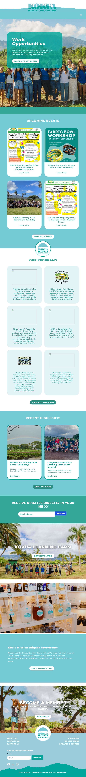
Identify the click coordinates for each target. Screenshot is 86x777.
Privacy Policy (25, 772)
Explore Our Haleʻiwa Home (30, 61)
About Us (12, 738)
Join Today (43, 717)
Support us (13, 744)
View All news (43, 487)
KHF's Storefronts (41, 668)
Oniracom (63, 772)
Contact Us (13, 741)
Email (9, 754)
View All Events (43, 237)
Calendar (73, 738)
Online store (71, 741)
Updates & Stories (69, 744)
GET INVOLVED (43, 556)
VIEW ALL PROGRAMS (43, 402)
